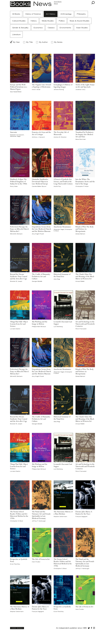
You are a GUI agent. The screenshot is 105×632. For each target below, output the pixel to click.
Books (20, 4)
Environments (65, 28)
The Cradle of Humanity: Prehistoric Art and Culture (41, 276)
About (56, 3)
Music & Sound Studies (79, 21)
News (42, 4)
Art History (50, 14)
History (34, 21)
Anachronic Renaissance (62, 227)
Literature (16, 34)
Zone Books (57, 1)
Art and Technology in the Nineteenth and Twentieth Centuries (85, 324)
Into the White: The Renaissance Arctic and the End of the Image (85, 181)
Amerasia (13, 132)
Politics (62, 21)
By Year (16, 42)
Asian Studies (82, 28)
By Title (29, 42)
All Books (16, 14)
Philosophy (81, 14)
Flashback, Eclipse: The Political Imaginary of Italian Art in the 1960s (18, 181)
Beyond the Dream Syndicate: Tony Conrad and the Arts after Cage (18, 276)
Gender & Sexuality (20, 28)
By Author (43, 42)
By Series (58, 42)
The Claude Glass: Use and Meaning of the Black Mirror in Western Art (84, 276)
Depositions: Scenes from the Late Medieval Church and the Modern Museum (41, 229)
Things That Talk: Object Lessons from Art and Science (19, 324)
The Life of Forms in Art (41, 559)
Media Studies (48, 21)
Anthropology (66, 14)
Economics (38, 28)
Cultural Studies (18, 21)
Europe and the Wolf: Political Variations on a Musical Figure (18, 87)
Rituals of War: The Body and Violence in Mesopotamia (84, 229)
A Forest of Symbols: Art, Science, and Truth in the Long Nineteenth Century (63, 181)
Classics (51, 28)
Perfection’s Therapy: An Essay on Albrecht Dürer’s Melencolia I (19, 229)
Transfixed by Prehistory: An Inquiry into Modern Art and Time (84, 134)
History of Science (33, 14)
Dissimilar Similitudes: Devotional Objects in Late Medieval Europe (40, 181)
